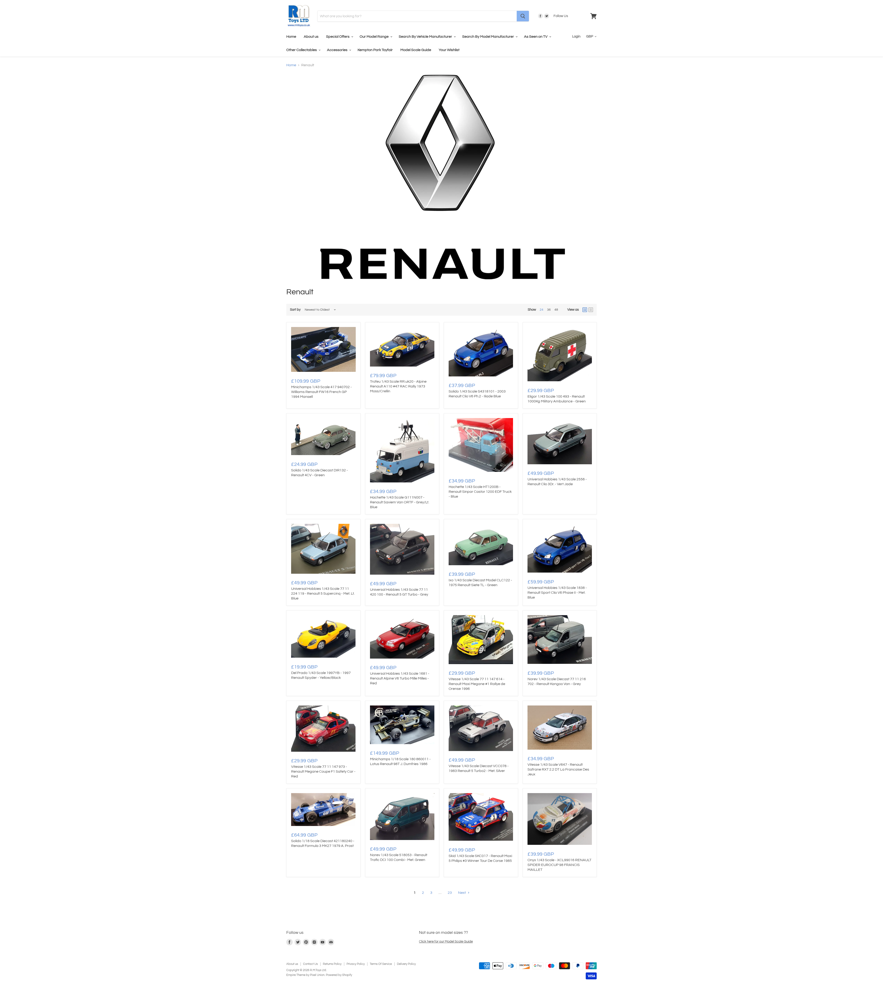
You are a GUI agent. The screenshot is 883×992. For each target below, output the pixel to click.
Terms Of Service (381, 964)
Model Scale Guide (415, 50)
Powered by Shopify (339, 975)
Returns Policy (332, 964)
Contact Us (310, 964)
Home (291, 36)
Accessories (337, 50)
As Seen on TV (536, 36)
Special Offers (338, 36)
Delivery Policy (406, 964)
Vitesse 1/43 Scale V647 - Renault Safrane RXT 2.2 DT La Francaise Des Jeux (558, 769)
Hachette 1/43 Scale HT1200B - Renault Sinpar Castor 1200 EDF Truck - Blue (480, 491)
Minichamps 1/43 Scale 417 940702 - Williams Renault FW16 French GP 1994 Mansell (321, 392)
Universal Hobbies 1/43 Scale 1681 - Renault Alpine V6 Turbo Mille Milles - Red (399, 678)
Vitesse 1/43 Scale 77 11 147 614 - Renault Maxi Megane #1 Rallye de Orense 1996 (477, 684)
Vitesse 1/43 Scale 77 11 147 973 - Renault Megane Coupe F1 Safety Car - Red (323, 771)
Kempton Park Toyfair (375, 50)
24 (541, 309)
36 (549, 309)
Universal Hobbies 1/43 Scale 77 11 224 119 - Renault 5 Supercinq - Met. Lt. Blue (323, 593)
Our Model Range (374, 36)
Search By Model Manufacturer (488, 36)
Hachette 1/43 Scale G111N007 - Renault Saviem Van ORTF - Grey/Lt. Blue (399, 502)
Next (462, 893)
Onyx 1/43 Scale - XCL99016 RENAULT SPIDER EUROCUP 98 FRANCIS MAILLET (559, 865)
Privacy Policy (356, 964)
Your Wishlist (449, 50)
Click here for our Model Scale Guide (446, 941)
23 (450, 893)
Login (576, 36)
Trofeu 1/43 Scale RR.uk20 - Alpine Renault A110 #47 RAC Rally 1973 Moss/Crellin (398, 386)
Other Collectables (302, 50)
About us (311, 36)
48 (556, 309)
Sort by (295, 309)
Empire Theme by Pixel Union (305, 975)
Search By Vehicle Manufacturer (426, 36)
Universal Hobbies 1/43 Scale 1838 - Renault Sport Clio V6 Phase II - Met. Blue (557, 592)
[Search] (523, 16)
